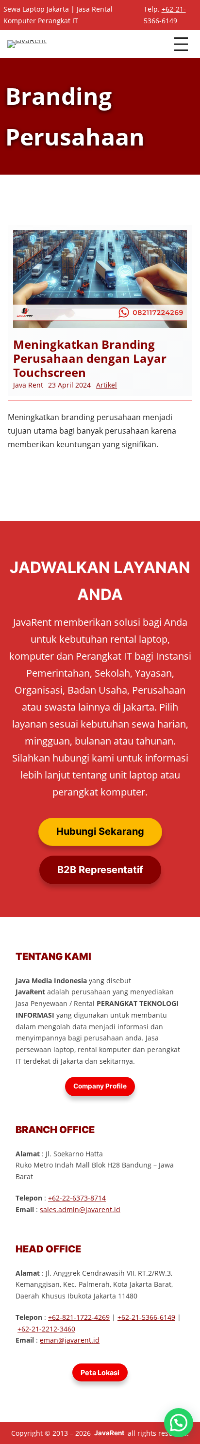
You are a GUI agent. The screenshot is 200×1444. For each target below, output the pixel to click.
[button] (178, 1422)
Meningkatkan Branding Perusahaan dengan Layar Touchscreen (90, 358)
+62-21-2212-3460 (46, 1328)
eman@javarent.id (70, 1340)
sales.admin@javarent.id (80, 1209)
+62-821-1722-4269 (79, 1317)
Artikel (106, 384)
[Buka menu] (181, 44)
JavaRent (109, 1433)
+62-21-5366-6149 (146, 1317)
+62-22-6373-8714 (77, 1197)
